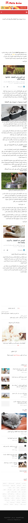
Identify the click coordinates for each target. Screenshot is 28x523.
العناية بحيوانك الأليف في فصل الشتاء (19, 377)
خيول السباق (18, 498)
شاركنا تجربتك (7, 517)
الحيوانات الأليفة (23, 489)
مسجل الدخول (16, 355)
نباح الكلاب (11, 504)
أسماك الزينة (24, 483)
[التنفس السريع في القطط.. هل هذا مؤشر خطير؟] (22, 456)
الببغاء (14, 487)
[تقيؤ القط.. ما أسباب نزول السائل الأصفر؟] (22, 465)
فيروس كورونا (12, 502)
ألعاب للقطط (13, 485)
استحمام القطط (23, 487)
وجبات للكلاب (6, 504)
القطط (5, 489)
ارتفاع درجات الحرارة (6, 485)
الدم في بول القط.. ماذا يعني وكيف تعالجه (10, 447)
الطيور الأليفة (9, 489)
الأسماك (18, 487)
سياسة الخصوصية (20, 517)
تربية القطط (24, 495)
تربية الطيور (4, 493)
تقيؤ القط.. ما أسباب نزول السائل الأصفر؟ (10, 463)
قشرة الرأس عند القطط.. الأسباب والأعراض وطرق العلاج (20, 402)
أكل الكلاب (24, 485)
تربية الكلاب (18, 495)
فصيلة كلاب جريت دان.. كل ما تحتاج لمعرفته (19, 394)
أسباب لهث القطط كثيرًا (12, 438)
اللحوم (8, 491)
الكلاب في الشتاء (13, 491)
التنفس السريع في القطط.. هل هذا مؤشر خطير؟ (10, 455)
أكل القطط (4, 483)
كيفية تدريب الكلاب (23, 504)
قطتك (13, 54)
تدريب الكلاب (18, 493)
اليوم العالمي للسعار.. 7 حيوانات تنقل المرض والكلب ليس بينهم (19, 386)
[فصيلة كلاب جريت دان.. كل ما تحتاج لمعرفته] (5, 395)
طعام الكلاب (18, 502)
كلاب (7, 502)
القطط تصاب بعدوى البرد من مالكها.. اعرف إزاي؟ (14, 343)
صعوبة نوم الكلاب (7, 500)
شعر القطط (24, 500)
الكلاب (19, 491)
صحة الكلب (13, 500)
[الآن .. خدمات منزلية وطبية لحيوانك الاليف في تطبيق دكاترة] (5, 371)
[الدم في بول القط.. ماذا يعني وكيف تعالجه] (22, 448)
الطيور (14, 489)
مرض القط (16, 504)
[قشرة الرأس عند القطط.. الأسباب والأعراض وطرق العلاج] (5, 403)
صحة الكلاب (18, 500)
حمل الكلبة (4, 495)
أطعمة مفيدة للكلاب (11, 483)
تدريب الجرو (24, 493)
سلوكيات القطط (7, 498)
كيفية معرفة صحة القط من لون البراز (17, 431)
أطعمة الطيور (18, 483)
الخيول (18, 489)
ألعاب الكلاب (18, 485)
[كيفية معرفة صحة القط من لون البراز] (14, 421)
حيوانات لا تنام (24, 498)
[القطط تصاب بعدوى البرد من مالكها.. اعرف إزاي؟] (14, 333)
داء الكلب (12, 498)
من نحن (13, 517)
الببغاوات (9, 487)
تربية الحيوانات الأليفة (11, 493)
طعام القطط (24, 502)
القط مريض (24, 491)
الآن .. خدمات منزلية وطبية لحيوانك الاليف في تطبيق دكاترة (20, 369)
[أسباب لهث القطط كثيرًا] (22, 440)
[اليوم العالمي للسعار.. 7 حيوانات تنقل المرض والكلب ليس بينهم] (5, 387)
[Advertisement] (14, 35)
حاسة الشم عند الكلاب (11, 495)
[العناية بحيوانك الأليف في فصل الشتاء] (5, 379)
